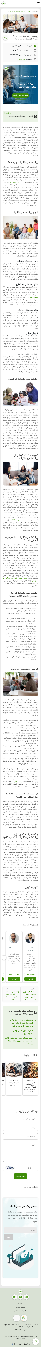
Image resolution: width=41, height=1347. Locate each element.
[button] (4, 957)
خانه (37, 11)
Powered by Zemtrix (22, 1344)
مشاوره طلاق (16, 520)
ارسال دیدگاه (20, 1176)
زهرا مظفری (21, 59)
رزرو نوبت (30, 979)
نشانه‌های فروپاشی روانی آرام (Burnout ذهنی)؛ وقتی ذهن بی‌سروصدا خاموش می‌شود (21, 1023)
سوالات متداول (20, 1307)
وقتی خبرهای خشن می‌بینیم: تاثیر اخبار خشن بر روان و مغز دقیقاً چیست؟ (19, 1041)
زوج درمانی (18, 781)
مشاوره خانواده (14, 182)
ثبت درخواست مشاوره (21, 1311)
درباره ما (20, 1304)
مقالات (33, 11)
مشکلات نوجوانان (32, 297)
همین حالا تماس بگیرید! (20, 95)
